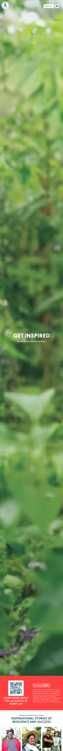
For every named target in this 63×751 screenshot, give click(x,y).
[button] (49, 6)
